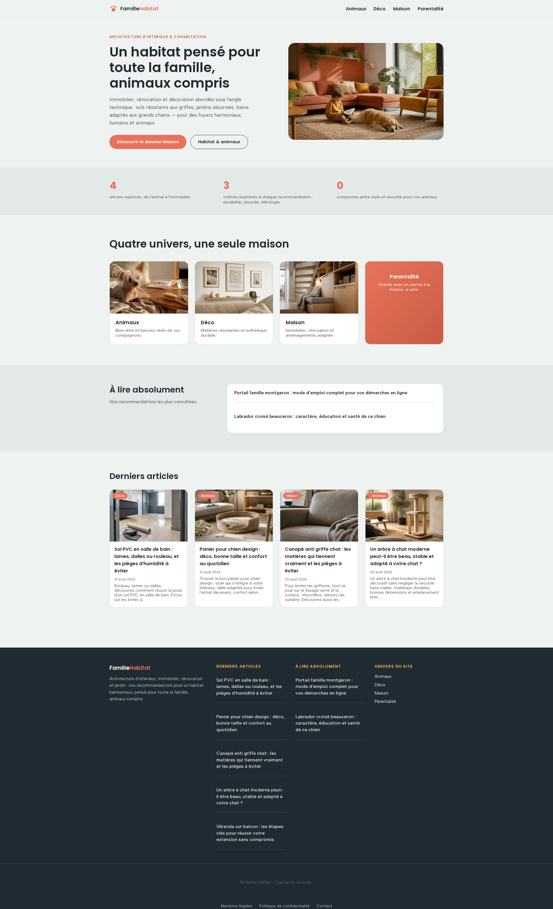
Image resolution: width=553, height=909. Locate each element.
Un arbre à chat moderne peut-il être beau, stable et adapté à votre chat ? (249, 796)
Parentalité (431, 9)
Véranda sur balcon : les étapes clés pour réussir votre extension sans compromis (249, 833)
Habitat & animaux (219, 142)
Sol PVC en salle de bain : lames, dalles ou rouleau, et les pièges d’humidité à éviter (249, 686)
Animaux (356, 9)
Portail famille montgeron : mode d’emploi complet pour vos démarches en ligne (320, 392)
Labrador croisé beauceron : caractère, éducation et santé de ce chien (310, 416)
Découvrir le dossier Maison (148, 142)
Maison (401, 9)
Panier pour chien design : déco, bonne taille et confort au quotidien (250, 723)
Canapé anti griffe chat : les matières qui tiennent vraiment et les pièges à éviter (249, 759)
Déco (380, 9)
